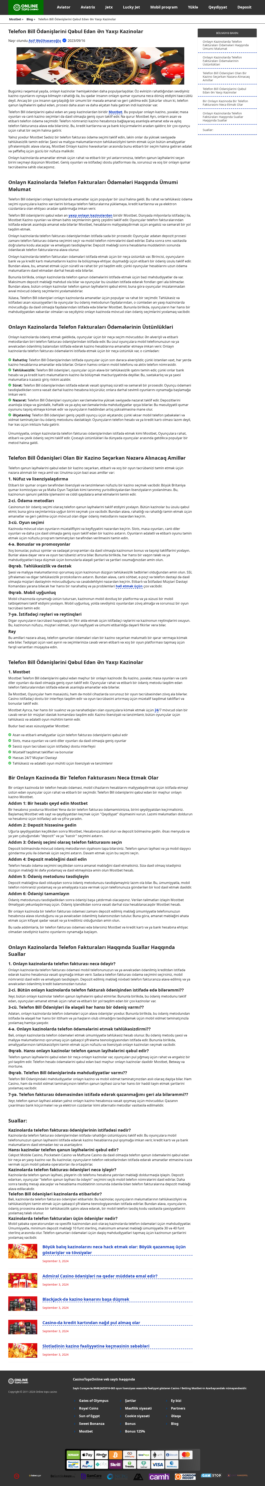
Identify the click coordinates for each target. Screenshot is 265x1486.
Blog (174, 1424)
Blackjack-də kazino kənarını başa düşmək (85, 1299)
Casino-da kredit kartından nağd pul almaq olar (91, 1322)
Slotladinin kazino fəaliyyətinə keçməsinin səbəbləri (95, 1346)
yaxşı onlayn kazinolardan (90, 215)
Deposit (244, 7)
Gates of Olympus (93, 1401)
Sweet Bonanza (92, 1424)
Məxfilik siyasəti (138, 1408)
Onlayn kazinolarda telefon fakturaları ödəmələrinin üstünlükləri (222, 60)
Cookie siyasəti (137, 1416)
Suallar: (208, 130)
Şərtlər (130, 1401)
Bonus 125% (135, 1431)
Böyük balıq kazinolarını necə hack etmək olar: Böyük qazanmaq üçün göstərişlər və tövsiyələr (114, 1249)
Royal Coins (88, 1408)
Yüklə (193, 7)
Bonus (130, 1424)
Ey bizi (176, 1401)
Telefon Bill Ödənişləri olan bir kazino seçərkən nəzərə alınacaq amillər (226, 76)
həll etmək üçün (129, 586)
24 (156, 710)
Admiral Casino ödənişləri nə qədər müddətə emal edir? (100, 1276)
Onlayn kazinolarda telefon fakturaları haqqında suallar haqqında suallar (223, 116)
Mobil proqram (164, 7)
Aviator (63, 7)
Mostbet (115, 112)
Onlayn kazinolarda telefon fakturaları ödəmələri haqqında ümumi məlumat (226, 45)
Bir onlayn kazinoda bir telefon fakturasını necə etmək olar (225, 103)
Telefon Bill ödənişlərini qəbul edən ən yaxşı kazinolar (224, 90)
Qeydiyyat (217, 7)
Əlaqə (176, 1416)
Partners (178, 1408)
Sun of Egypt (89, 1416)
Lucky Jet (131, 7)
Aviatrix (88, 7)
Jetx (109, 7)
